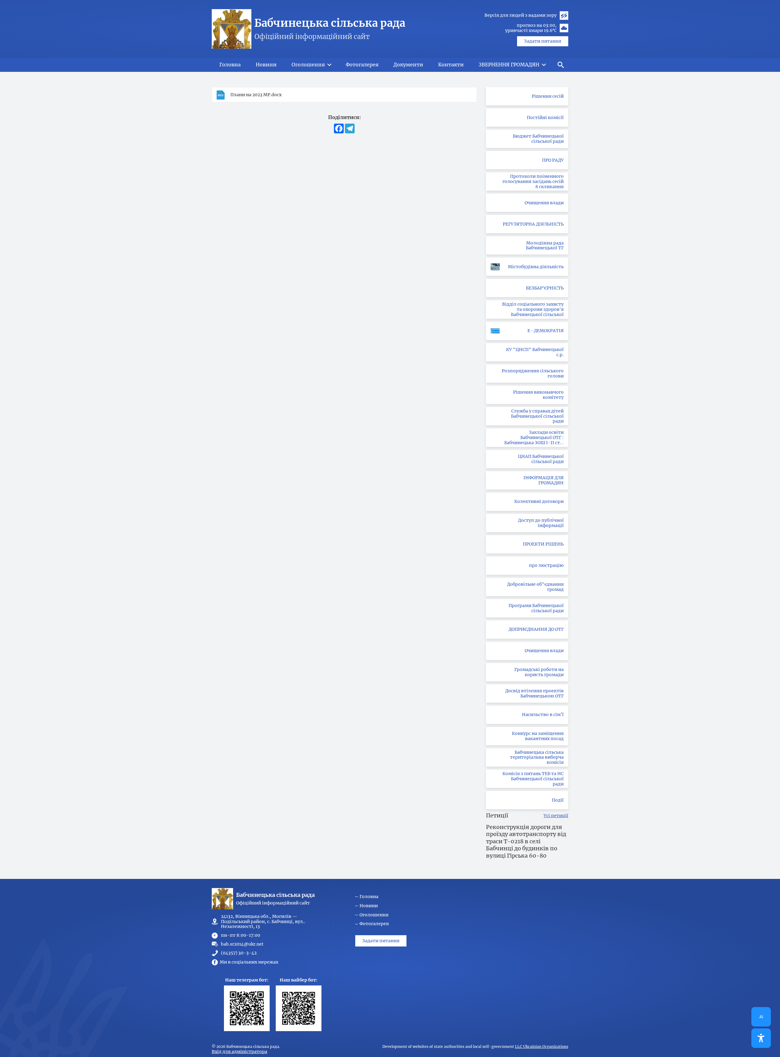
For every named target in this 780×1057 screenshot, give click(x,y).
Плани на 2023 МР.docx (256, 94)
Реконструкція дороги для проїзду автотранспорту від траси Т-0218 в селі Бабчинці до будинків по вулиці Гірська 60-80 (526, 841)
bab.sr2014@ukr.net (242, 944)
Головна (369, 896)
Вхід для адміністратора (239, 1051)
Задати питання (542, 41)
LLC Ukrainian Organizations (541, 1047)
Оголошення (374, 915)
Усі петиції (556, 815)
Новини (369, 905)
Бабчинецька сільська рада (329, 23)
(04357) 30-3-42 (239, 953)
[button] (560, 65)
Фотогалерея (374, 923)
